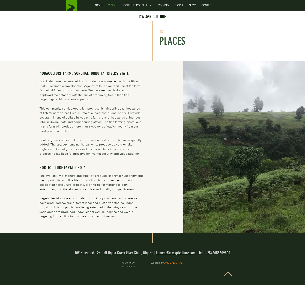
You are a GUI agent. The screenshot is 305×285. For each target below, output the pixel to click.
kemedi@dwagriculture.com (176, 252)
